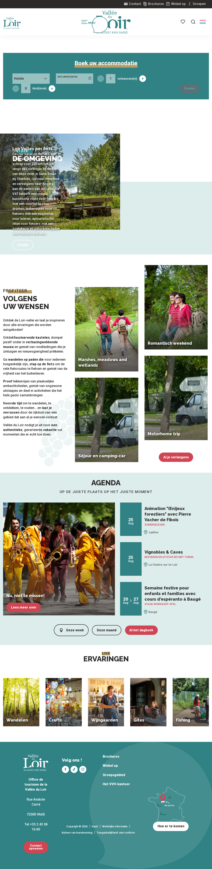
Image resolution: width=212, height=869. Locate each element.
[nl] (203, 22)
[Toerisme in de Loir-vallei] (113, 22)
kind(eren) (40, 88)
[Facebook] (65, 769)
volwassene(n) (127, 78)
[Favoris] (183, 22)
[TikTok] (74, 769)
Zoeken (189, 88)
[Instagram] (82, 769)
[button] (193, 22)
